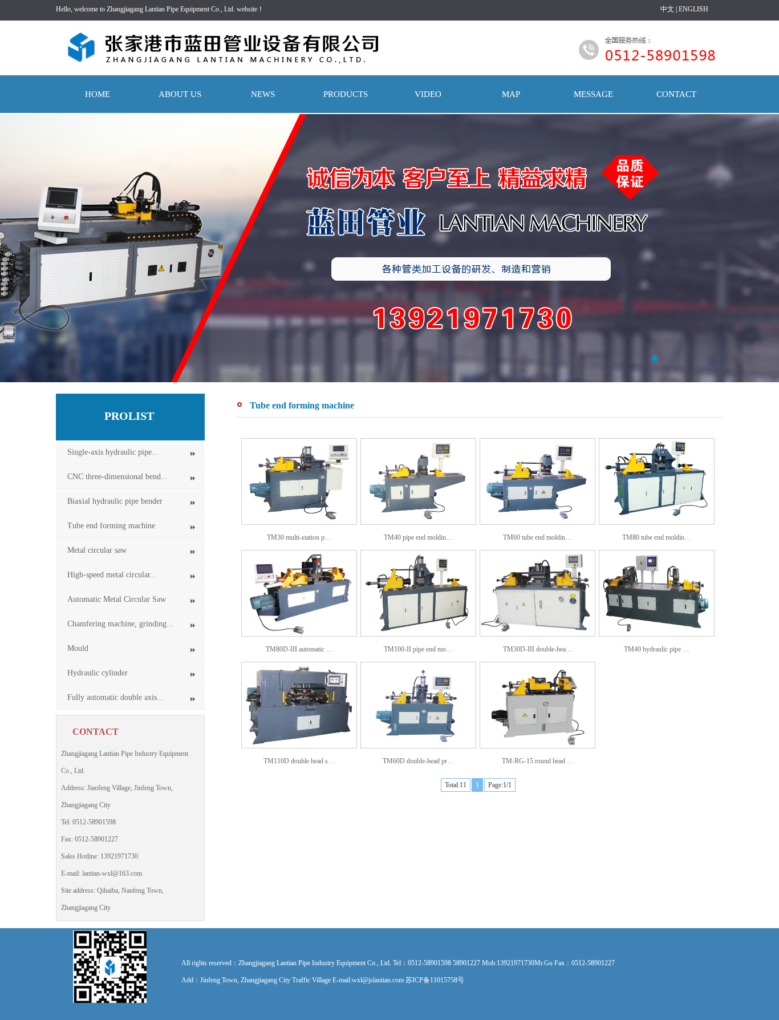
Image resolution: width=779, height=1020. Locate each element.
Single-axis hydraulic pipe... (113, 452)
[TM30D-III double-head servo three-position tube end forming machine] (537, 634)
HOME (97, 94)
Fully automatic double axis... (115, 697)
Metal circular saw (97, 550)
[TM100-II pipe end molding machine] (418, 634)
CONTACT (676, 94)
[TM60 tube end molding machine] (537, 522)
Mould (77, 648)
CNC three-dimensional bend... (117, 476)
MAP (511, 94)
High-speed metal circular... (112, 574)
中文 (667, 9)
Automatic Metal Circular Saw (116, 599)
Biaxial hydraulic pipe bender (115, 501)
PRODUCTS (345, 94)
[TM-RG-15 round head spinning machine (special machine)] (537, 746)
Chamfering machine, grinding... (120, 624)
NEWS (263, 94)
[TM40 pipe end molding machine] (418, 522)
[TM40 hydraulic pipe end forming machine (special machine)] (656, 634)
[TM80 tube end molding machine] (656, 522)
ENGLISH (693, 9)
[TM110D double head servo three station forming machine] (299, 746)
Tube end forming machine (111, 525)
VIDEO (428, 94)
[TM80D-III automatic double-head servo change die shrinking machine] (299, 634)
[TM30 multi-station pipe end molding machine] (299, 522)
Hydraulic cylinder (97, 673)
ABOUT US (180, 94)
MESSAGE (593, 94)
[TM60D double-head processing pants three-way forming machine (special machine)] (418, 746)
